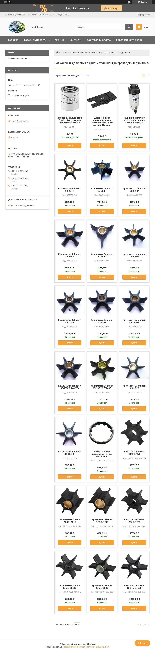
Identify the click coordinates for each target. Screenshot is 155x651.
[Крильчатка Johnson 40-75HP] (70, 301)
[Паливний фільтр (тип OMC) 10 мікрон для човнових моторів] (70, 99)
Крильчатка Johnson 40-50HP (102, 255)
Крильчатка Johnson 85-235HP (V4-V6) (69, 387)
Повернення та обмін (129, 40)
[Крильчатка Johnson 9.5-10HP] (134, 367)
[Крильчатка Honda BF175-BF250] (134, 566)
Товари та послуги (35, 40)
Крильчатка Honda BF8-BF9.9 (134, 452)
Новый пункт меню (17, 58)
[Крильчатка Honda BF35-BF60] (134, 500)
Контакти (75, 40)
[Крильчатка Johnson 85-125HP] (134, 301)
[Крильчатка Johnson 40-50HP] (102, 235)
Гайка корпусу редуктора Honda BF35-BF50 (102, 454)
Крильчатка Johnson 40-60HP (134, 255)
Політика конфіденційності (97, 647)
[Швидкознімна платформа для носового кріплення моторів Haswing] (102, 99)
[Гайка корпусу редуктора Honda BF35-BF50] (102, 432)
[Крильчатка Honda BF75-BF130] (70, 566)
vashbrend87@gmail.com (22, 205)
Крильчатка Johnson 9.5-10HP (134, 387)
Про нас (59, 40)
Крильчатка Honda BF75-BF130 (70, 586)
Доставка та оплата (99, 40)
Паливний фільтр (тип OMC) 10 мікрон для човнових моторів (69, 120)
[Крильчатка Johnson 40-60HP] (134, 235)
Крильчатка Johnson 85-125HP (134, 321)
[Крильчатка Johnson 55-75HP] (102, 301)
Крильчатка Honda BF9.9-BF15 (70, 520)
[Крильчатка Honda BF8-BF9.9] (134, 432)
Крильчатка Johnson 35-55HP (69, 255)
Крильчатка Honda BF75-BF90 (102, 586)
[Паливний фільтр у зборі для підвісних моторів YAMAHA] (134, 99)
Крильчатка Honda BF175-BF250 (134, 586)
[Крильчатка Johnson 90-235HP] (70, 432)
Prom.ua (91, 644)
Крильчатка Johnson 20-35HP (102, 189)
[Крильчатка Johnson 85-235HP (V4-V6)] (70, 367)
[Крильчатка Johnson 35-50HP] (134, 169)
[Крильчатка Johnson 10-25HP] (70, 169)
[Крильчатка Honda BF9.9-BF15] (70, 500)
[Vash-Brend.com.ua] (16, 32)
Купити (70, 146)
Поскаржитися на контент (74, 647)
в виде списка (148, 76)
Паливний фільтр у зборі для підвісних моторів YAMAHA (134, 120)
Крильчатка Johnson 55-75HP (102, 321)
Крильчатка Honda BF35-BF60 (134, 520)
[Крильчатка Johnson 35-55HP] (70, 235)
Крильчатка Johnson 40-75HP (69, 321)
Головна (13, 40)
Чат (145, 643)
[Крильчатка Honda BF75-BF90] (102, 566)
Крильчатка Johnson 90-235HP (69, 452)
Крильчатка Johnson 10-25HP (69, 189)
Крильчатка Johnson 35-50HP (134, 189)
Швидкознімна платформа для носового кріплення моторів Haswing (102, 121)
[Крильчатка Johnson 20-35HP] (102, 169)
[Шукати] (129, 27)
